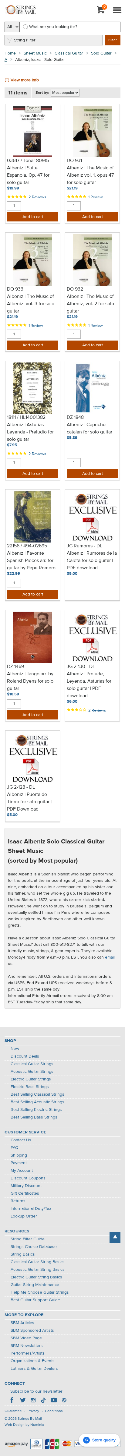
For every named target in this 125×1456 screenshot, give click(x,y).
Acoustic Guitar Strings (32, 1071)
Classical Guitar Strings (32, 1064)
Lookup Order (24, 1216)
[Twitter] (22, 1401)
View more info (25, 80)
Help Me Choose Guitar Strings (40, 1292)
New (15, 1049)
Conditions (54, 1411)
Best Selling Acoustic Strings (37, 1102)
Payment (19, 1163)
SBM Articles (22, 1323)
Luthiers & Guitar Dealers (34, 1368)
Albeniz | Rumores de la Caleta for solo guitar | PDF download (92, 561)
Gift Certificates (25, 1193)
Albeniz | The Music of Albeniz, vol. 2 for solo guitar (90, 304)
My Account (22, 1170)
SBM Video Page (26, 1338)
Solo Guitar (101, 53)
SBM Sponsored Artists (32, 1330)
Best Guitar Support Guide (35, 1300)
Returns (18, 1201)
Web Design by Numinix (24, 1425)
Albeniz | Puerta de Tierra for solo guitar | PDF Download (29, 802)
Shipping (19, 1155)
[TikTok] (43, 1401)
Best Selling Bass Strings (34, 1117)
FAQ (15, 1148)
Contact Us (21, 1140)
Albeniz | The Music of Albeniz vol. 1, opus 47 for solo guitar (90, 175)
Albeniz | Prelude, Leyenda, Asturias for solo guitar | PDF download (89, 685)
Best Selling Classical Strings (37, 1094)
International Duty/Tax (31, 1209)
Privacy (33, 1411)
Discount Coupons (28, 1178)
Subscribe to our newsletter (36, 1391)
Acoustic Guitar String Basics (38, 1269)
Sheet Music (35, 53)
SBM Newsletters (27, 1346)
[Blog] (64, 1401)
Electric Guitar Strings (31, 1079)
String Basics (23, 1254)
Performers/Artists (28, 1353)
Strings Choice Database (34, 1247)
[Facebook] (12, 1401)
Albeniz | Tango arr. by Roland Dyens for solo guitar (30, 681)
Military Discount (26, 1186)
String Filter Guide (28, 1239)
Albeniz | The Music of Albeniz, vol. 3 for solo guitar (30, 304)
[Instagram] (33, 1401)
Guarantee (13, 1411)
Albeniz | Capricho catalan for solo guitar (89, 428)
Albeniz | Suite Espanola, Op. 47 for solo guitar (28, 175)
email (110, 957)
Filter (112, 40)
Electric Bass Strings (30, 1087)
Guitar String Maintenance (35, 1285)
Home (10, 53)
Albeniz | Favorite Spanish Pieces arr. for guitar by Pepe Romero (31, 561)
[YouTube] (53, 1401)
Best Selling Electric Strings (36, 1110)
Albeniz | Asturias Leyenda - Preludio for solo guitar (30, 432)
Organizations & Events (33, 1361)
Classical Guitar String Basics (38, 1262)
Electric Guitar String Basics (36, 1277)
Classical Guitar (69, 53)
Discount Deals (25, 1056)
